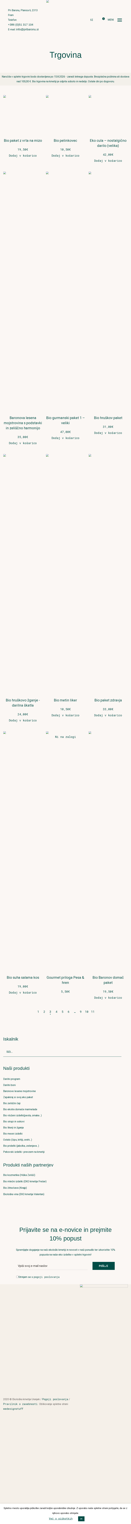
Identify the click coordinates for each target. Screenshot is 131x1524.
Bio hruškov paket (108, 418)
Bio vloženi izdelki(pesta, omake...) (22, 1115)
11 (93, 1012)
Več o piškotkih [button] (61, 1518)
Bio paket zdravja (108, 700)
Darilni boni (9, 1085)
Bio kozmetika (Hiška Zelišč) (19, 1175)
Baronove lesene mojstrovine (19, 1091)
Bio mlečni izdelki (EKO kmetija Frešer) (24, 1181)
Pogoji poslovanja (55, 1399)
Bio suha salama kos (23, 978)
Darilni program (11, 1079)
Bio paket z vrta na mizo (23, 141)
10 (87, 1012)
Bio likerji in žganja (13, 1127)
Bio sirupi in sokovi (13, 1121)
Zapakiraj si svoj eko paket (18, 1097)
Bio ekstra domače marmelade (20, 1109)
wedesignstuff (13, 1408)
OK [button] (81, 1518)
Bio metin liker (65, 700)
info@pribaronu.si (27, 29)
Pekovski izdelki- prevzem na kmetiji (24, 1151)
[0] (101, 20)
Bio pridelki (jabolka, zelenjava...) (21, 1145)
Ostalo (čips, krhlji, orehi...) (17, 1139)
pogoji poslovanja (47, 1277)
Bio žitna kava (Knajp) (15, 1187)
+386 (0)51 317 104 (20, 24)
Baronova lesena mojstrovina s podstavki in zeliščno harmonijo (23, 423)
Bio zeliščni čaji (11, 1103)
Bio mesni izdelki (13, 1133)
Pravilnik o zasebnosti (21, 1404)
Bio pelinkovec (65, 141)
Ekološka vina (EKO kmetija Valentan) (23, 1194)
